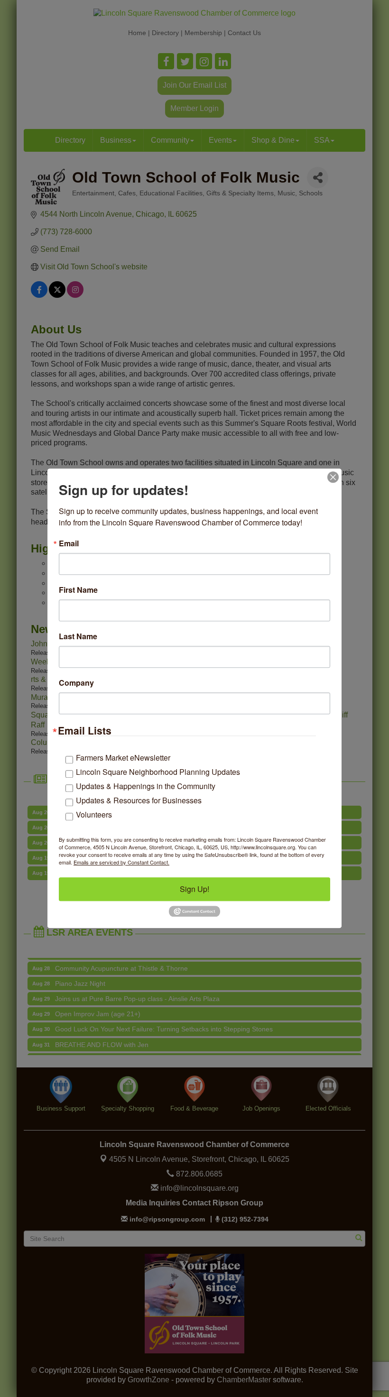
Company (76, 683)
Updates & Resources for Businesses (139, 800)
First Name (78, 590)
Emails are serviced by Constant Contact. (121, 862)
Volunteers (94, 814)
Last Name (78, 636)
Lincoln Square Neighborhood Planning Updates (158, 771)
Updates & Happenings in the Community (145, 786)
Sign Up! (194, 888)
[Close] (333, 477)
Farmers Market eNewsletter (123, 757)
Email (69, 543)
